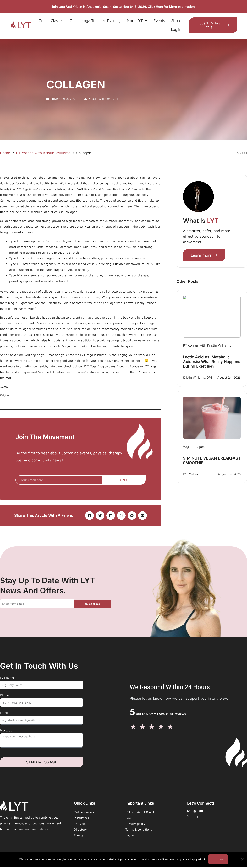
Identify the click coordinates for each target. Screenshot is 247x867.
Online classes (84, 812)
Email (4, 712)
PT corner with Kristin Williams (43, 153)
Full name (7, 677)
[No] (242, 859)
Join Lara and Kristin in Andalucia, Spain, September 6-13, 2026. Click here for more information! (123, 6)
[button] (89, 515)
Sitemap (193, 816)
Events (159, 20)
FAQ (128, 818)
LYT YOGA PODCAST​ (139, 812)
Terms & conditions (138, 829)
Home (5, 153)
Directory (80, 829)
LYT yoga (80, 823)
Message (6, 730)
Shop (175, 20)
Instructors (81, 818)
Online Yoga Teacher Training (95, 20)
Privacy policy (135, 823)
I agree (218, 859)
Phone (4, 695)
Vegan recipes (194, 446)
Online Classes (51, 20)
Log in (176, 29)
